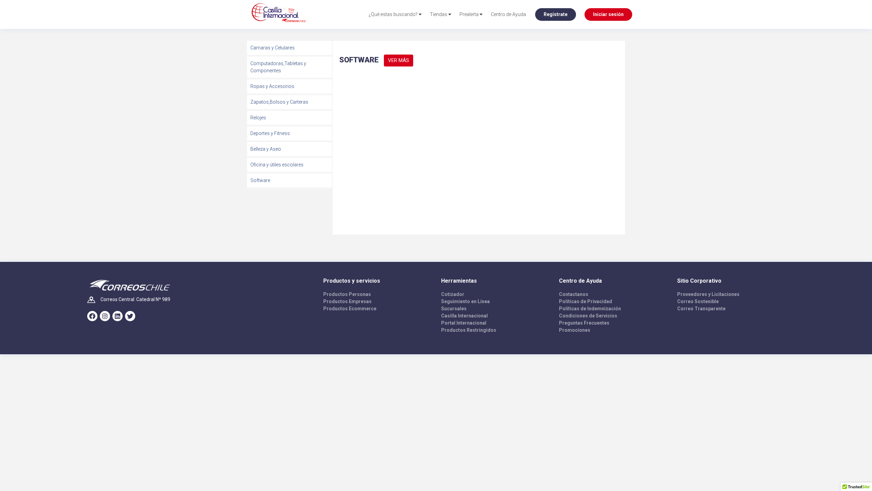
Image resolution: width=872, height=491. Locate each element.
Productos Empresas (347, 301)
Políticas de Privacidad (585, 301)
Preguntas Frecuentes (584, 323)
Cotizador (452, 294)
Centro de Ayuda (508, 14)
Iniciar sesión (608, 14)
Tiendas (439, 14)
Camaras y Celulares (272, 47)
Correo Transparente (701, 308)
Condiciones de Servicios (588, 315)
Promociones (574, 330)
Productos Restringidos (468, 330)
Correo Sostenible (698, 301)
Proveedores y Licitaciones (708, 294)
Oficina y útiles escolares (276, 164)
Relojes (258, 117)
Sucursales (454, 308)
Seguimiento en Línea (465, 301)
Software (260, 180)
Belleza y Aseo (265, 149)
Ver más (398, 60)
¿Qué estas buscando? (394, 14)
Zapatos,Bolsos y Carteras (279, 102)
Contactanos (573, 294)
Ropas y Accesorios (272, 86)
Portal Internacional (463, 323)
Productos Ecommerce (349, 308)
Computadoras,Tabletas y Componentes (278, 67)
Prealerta (470, 14)
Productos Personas (347, 294)
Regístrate (555, 14)
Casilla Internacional (464, 315)
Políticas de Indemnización (590, 308)
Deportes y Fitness (270, 133)
